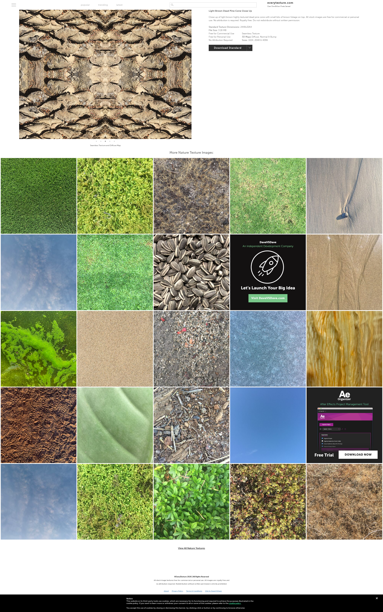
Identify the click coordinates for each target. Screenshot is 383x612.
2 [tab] (100, 141)
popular (85, 4)
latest (119, 4)
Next (193, 74)
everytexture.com (280, 4)
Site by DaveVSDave (213, 591)
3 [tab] (105, 141)
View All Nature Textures (191, 548)
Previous (16, 74)
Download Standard (227, 48)
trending (103, 4)
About (166, 591)
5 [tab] (114, 141)
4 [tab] (109, 141)
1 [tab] (96, 141)
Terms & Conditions (194, 591)
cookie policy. (235, 603)
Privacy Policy (177, 591)
